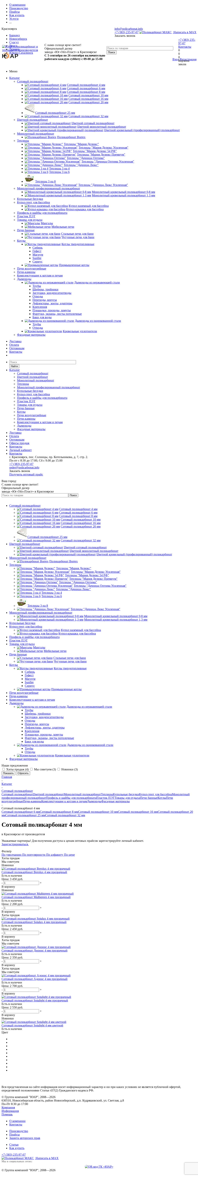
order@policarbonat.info (24, 467)
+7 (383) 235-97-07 (126, 32)
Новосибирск (18, 38)
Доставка (15, 341)
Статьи (14, 1144)
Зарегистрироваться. (15, 844)
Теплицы (23, 140)
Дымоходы (24, 279)
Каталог (14, 78)
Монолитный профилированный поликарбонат (48, 188)
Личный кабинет (20, 450)
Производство (18, 1131)
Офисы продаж (19, 443)
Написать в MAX (184, 32)
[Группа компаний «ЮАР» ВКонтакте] (99, 1166)
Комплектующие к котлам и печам (40, 275)
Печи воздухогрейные (31, 268)
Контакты (184, 46)
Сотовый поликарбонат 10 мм (98, 811)
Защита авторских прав (24, 1138)
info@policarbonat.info (128, 28)
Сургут (14, 42)
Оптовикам (16, 348)
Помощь (7, 1114)
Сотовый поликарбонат (32, 81)
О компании (17, 1121)
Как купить (16, 1148)
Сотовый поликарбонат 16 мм (138, 811)
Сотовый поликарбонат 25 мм (25, 815)
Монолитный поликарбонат (35, 133)
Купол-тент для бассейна (33, 202)
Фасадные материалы (31, 334)
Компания (8, 1107)
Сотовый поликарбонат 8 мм (59, 811)
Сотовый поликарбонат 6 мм (21, 811)
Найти (14, 366)
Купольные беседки (30, 198)
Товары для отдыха (29, 219)
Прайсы (14, 1134)
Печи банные (26, 230)
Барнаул (14, 35)
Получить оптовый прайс (26, 474)
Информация (10, 1111)
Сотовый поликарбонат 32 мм (65, 815)
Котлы (21, 240)
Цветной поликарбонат (32, 119)
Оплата (14, 344)
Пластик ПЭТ (26, 216)
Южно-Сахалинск (21, 52)
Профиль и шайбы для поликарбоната (42, 212)
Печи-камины (26, 272)
